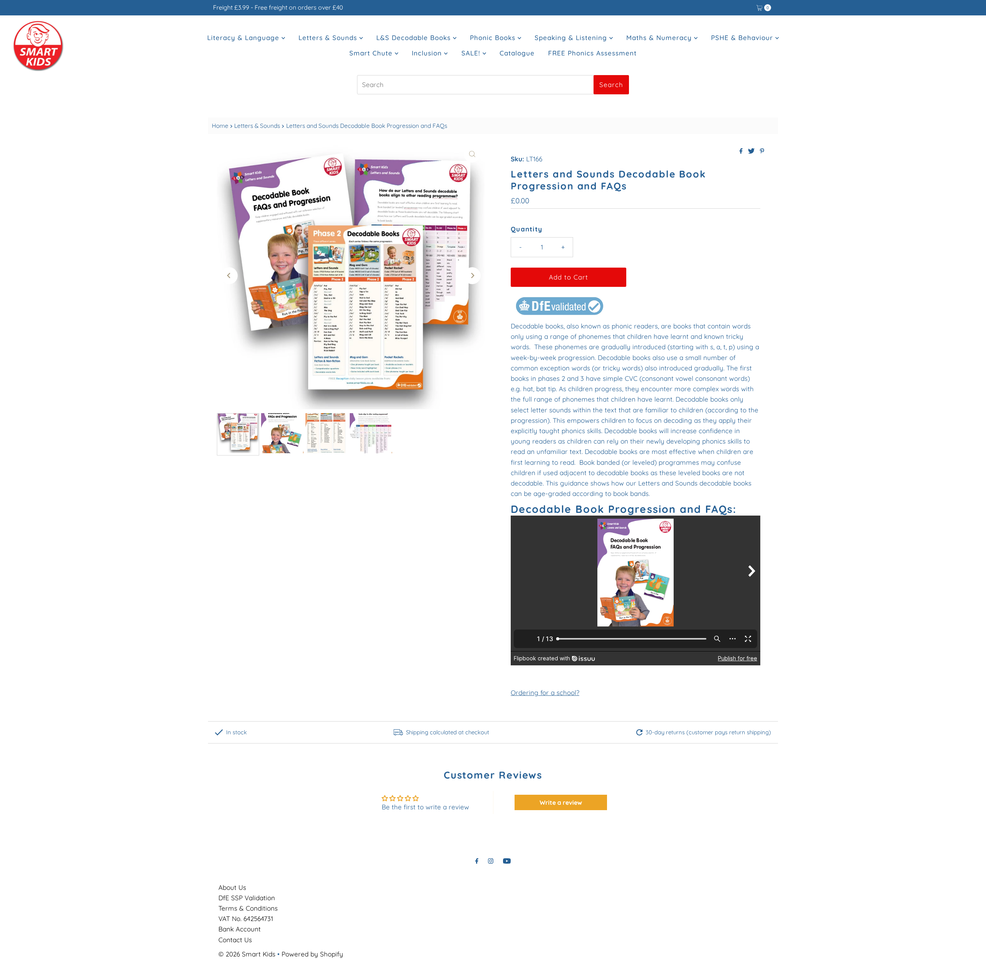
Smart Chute (372, 53)
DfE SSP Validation (246, 898)
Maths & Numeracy (660, 37)
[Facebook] (476, 861)
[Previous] (229, 275)
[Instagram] (490, 861)
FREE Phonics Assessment (592, 53)
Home (220, 125)
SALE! (472, 53)
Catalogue (517, 53)
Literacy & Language (244, 37)
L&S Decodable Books (414, 37)
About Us (232, 887)
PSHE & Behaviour (743, 37)
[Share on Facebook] (742, 151)
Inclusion (428, 53)
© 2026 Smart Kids (246, 954)
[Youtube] (507, 861)
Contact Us (235, 940)
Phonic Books (494, 37)
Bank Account (239, 929)
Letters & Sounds (328, 37)
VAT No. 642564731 (245, 918)
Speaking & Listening (572, 37)
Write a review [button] (561, 802)
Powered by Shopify (312, 954)
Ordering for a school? (545, 692)
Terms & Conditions (248, 908)
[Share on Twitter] (752, 151)
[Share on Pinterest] (762, 151)
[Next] (472, 275)
